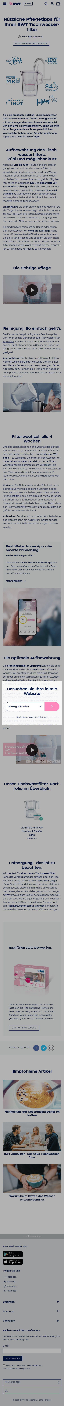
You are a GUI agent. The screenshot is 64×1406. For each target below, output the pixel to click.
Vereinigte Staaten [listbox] (18, 706)
